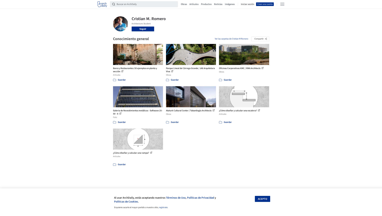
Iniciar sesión (247, 4)
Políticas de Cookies (126, 202)
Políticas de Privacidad (200, 198)
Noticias (218, 4)
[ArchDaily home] (102, 4)
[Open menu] (282, 4)
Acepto (262, 199)
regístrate (163, 207)
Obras (184, 4)
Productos (206, 4)
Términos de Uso (176, 198)
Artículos (194, 4)
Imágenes (230, 4)
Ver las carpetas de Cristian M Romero (231, 39)
